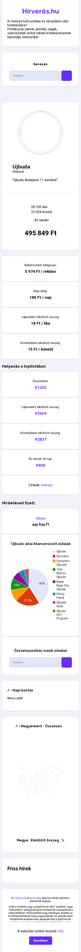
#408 (40, 465)
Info (61, 931)
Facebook (20, 898)
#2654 (41, 413)
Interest (46, 485)
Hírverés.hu (40, 11)
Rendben (41, 940)
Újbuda (40, 518)
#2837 (41, 439)
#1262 (41, 387)
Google (36, 898)
